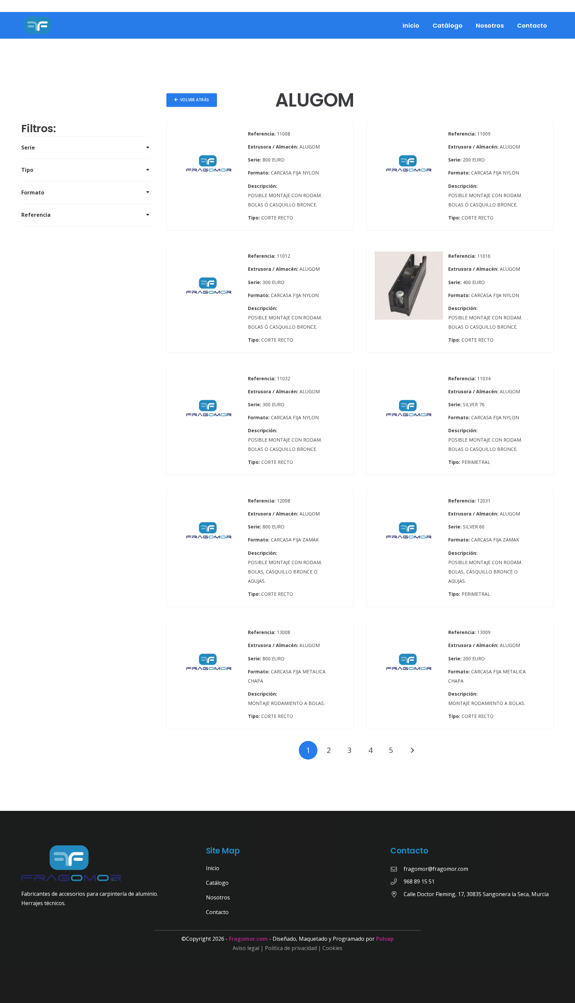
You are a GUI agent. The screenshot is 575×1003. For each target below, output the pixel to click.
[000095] (260, 547)
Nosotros (218, 897)
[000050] (260, 421)
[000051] (460, 421)
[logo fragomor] (38, 25)
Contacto (217, 912)
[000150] (460, 674)
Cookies (332, 948)
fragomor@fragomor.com (436, 868)
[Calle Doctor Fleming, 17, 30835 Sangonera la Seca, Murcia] (397, 894)
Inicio (212, 868)
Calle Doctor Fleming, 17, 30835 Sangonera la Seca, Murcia (476, 894)
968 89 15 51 (419, 881)
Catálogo (217, 882)
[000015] (260, 176)
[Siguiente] (412, 750)
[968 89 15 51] (397, 881)
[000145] (260, 674)
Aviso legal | (249, 948)
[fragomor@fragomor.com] (397, 869)
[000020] (460, 176)
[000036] (460, 298)
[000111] (460, 547)
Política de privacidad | (293, 948)
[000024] (260, 298)
